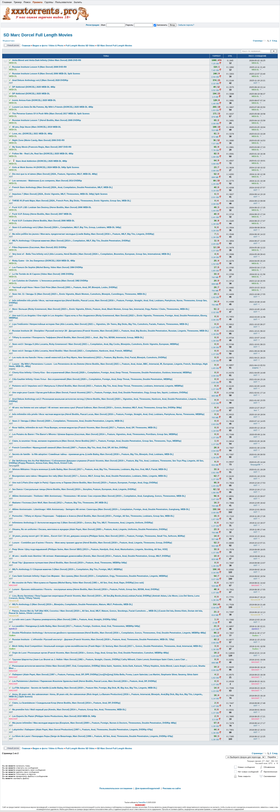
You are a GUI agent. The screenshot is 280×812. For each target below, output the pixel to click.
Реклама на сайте (172, 788)
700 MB (215, 291)
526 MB (215, 586)
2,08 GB (215, 124)
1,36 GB (215, 334)
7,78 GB (215, 150)
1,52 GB (215, 264)
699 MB (215, 177)
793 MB (215, 305)
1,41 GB (215, 217)
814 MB (215, 615)
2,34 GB (215, 573)
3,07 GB (215, 579)
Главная (26, 45)
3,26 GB (215, 231)
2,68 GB (215, 171)
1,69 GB (215, 157)
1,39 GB (215, 224)
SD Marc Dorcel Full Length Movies (37, 35)
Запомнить (162, 25)
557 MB (215, 539)
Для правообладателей (147, 788)
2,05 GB (215, 244)
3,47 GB (215, 499)
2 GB (215, 623)
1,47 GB (215, 706)
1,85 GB (215, 271)
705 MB (215, 417)
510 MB (215, 130)
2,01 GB (215, 197)
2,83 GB (215, 424)
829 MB (215, 559)
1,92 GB (215, 297)
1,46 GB (215, 104)
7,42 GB (215, 70)
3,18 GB (215, 257)
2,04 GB (215, 451)
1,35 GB (215, 184)
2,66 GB (215, 643)
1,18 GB (215, 431)
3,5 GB (215, 719)
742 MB (215, 277)
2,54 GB (215, 77)
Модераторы (8, 41)
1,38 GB (215, 600)
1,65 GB (215, 368)
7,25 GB (215, 63)
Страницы (258, 41)
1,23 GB (215, 691)
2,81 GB (215, 473)
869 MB (215, 396)
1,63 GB (215, 110)
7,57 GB (215, 144)
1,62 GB (215, 678)
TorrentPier (142, 802)
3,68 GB (215, 164)
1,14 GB (215, 698)
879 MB (215, 117)
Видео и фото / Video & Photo (48, 45)
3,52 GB (215, 90)
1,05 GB (215, 486)
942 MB (215, 546)
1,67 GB (215, 519)
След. (274, 41)
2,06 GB (215, 376)
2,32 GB (215, 83)
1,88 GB (215, 493)
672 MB (215, 137)
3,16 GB (215, 191)
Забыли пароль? (186, 25)
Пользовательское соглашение (115, 788)
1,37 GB (215, 251)
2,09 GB (215, 513)
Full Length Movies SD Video (80, 45)
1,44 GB (215, 211)
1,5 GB (215, 97)
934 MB (215, 465)
